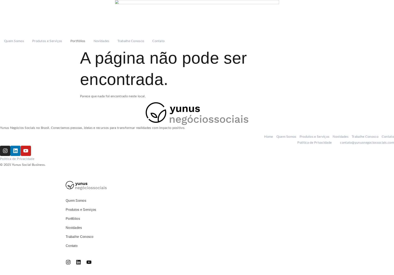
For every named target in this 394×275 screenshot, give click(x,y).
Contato (158, 41)
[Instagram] (5, 151)
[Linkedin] (15, 151)
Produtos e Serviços (47, 41)
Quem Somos (14, 41)
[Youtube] (26, 151)
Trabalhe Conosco (130, 41)
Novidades (101, 41)
